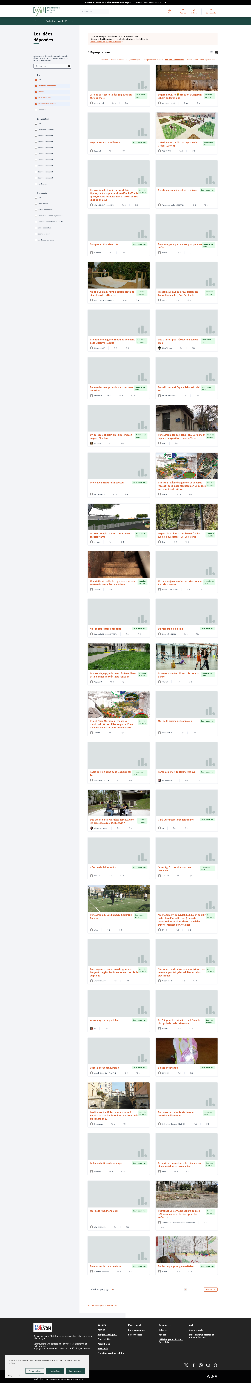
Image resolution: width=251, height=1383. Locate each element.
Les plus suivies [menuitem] (192, 59)
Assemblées (104, 1343)
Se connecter (135, 1334)
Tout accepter (75, 1371)
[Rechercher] (106, 11)
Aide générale (196, 1329)
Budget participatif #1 (56, 21)
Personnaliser (35, 1371)
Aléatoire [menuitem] (104, 59)
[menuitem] (52, 66)
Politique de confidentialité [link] (15, 1376)
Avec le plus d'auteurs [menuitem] (209, 59)
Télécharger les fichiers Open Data (171, 1340)
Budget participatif (107, 1334)
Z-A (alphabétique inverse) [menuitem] (152, 59)
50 (111, 1289)
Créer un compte (136, 1329)
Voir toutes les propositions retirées (102, 1305)
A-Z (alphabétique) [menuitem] (133, 59)
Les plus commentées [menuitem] (174, 59)
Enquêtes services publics (111, 1353)
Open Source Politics (52, 1379)
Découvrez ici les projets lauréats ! (106, 41)
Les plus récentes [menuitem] (117, 59)
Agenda (162, 1334)
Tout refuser (55, 1371)
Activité (163, 1329)
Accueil (101, 1329)
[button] (37, 75)
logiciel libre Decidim (75, 1379)
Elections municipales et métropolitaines (201, 1336)
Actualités (103, 1348)
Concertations (105, 1339)
